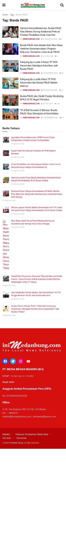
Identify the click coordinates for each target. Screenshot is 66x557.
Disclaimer (21, 437)
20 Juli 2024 (47, 103)
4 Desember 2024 (50, 73)
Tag (11, 14)
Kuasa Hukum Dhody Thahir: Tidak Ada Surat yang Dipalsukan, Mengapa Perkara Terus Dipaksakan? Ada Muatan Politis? (35, 308)
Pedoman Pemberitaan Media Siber (32, 434)
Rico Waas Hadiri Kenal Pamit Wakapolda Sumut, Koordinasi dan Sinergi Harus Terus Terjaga (32, 222)
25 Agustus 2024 (50, 90)
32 (62, 73)
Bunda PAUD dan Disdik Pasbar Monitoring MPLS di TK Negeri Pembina (41, 97)
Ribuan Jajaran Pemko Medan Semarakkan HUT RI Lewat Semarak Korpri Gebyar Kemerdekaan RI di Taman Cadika (36, 208)
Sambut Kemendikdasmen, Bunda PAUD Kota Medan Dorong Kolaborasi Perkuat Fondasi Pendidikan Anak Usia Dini (40, 31)
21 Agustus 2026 (50, 39)
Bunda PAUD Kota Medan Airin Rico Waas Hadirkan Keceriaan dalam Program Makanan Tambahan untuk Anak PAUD (41, 48)
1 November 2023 (50, 117)
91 (62, 90)
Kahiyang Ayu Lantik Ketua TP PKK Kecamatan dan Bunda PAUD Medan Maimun (38, 82)
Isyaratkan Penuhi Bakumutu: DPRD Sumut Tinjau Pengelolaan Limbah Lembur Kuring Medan (33, 138)
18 (62, 117)
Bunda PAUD (22, 14)
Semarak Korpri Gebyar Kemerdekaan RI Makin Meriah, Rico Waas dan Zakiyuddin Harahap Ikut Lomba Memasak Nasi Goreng (36, 194)
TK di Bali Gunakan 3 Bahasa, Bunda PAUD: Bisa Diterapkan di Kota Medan (39, 111)
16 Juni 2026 (47, 56)
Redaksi (6, 434)
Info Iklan (6, 437)
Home (5, 14)
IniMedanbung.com (31, 39)
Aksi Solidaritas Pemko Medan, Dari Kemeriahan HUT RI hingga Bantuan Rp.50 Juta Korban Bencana (36, 294)
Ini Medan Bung (16, 442)
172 (58, 103)
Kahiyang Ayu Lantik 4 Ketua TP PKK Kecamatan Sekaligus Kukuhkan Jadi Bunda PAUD (39, 65)
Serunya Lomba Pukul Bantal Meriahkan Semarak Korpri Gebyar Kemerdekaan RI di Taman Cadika (36, 179)
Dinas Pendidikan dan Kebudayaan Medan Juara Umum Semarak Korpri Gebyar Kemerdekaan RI (36, 165)
